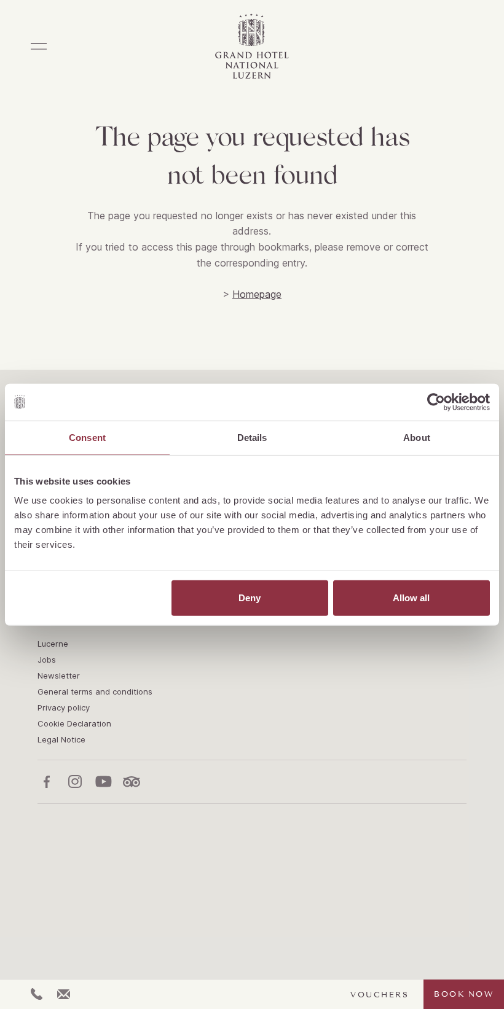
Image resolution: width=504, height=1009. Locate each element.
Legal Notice (61, 739)
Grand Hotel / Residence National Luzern (252, 46)
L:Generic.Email (63, 994)
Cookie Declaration (74, 723)
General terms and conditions (94, 691)
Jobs (46, 659)
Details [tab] (252, 437)
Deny (249, 598)
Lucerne (52, 644)
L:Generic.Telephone (36, 994)
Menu (39, 46)
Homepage (257, 294)
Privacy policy (63, 707)
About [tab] (416, 437)
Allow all (411, 598)
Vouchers (379, 994)
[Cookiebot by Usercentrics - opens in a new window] (436, 401)
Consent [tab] (87, 437)
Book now (464, 994)
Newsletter (58, 675)
